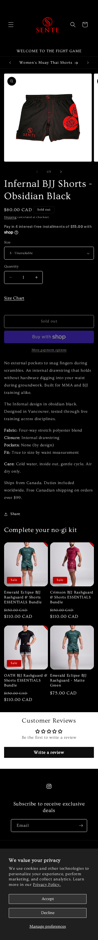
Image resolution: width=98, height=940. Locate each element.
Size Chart (14, 298)
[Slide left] (37, 172)
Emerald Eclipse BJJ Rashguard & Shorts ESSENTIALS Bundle (23, 597)
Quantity (11, 266)
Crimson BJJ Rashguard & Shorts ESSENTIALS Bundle (71, 597)
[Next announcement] (88, 63)
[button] (11, 25)
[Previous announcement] (10, 63)
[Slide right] (61, 172)
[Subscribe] (81, 825)
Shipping (10, 217)
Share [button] (15, 514)
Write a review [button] (49, 752)
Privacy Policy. (47, 884)
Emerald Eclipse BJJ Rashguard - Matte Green (68, 680)
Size (7, 242)
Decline (47, 912)
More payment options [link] (49, 350)
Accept (48, 899)
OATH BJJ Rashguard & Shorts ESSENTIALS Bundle (25, 680)
